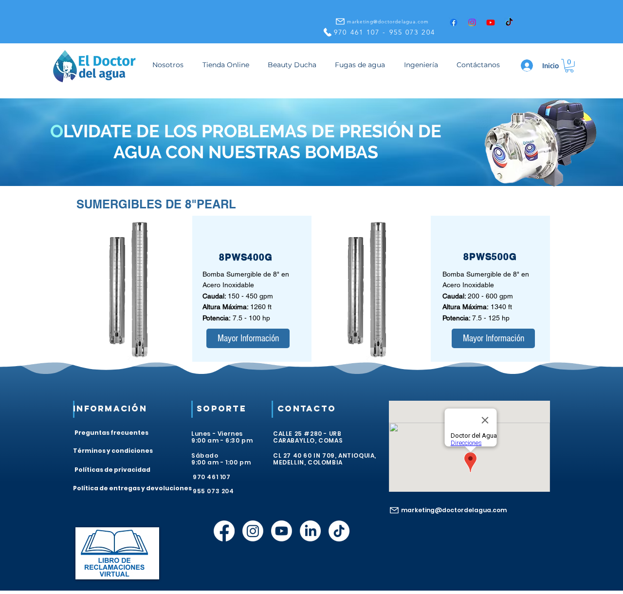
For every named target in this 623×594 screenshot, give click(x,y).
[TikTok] (509, 22)
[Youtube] (490, 22)
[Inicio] (527, 65)
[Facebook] (453, 22)
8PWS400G (246, 257)
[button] (569, 66)
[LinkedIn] (310, 530)
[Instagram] (472, 22)
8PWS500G (490, 256)
